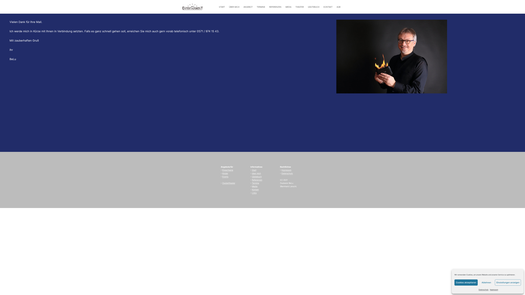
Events (225, 176)
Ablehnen (486, 282)
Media (254, 186)
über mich (256, 173)
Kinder (225, 173)
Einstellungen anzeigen (507, 282)
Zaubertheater (228, 183)
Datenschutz (483, 290)
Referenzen (257, 180)
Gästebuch (257, 176)
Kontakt (255, 189)
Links (254, 193)
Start (254, 170)
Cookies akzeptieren (466, 282)
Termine (255, 183)
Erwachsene (227, 170)
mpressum (286, 170)
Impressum (494, 290)
